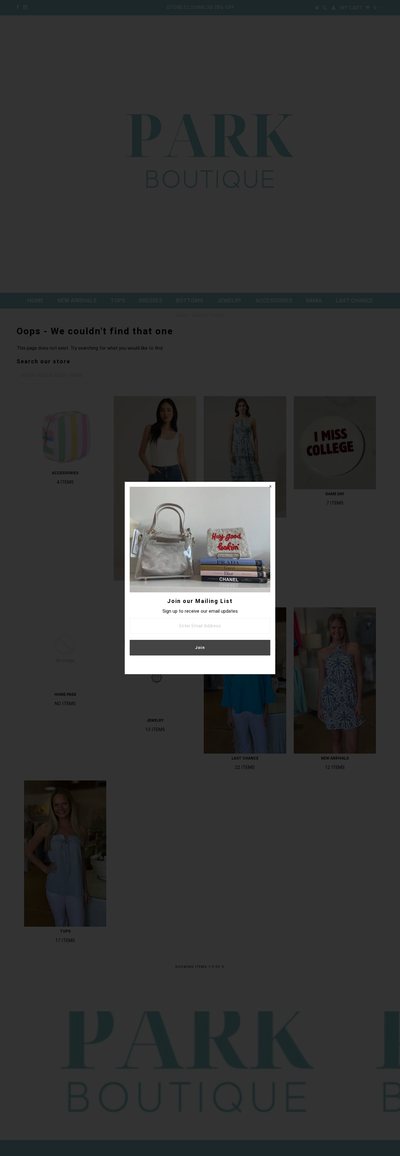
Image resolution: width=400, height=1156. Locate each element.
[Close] (270, 486)
